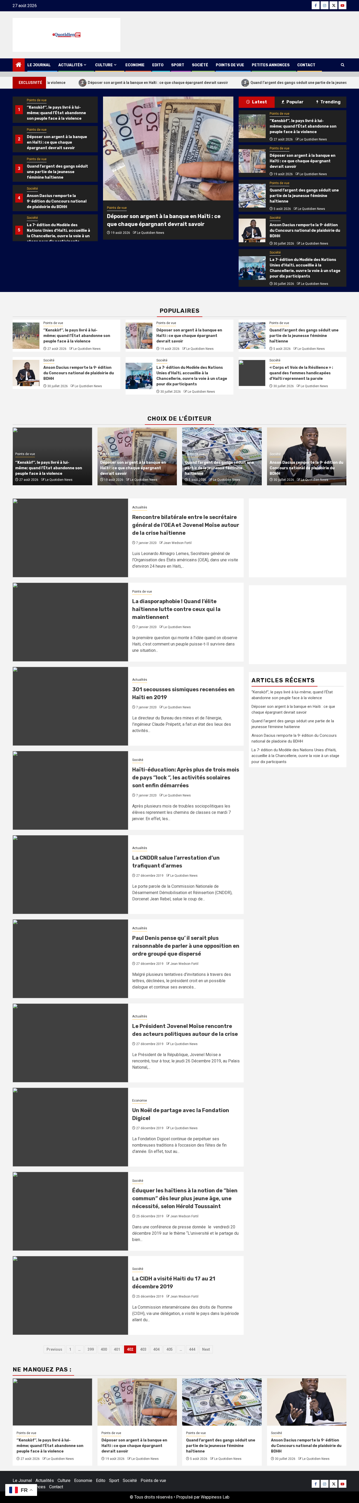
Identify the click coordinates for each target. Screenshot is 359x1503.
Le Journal (39, 65)
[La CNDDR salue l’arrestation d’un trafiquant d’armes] (70, 874)
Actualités (70, 65)
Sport (177, 65)
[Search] (342, 65)
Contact (306, 65)
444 (192, 1349)
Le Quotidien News (150, 233)
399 (91, 1349)
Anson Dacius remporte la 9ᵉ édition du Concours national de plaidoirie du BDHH (56, 201)
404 (156, 1349)
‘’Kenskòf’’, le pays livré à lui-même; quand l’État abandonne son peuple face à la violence (56, 113)
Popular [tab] (295, 101)
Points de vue (230, 65)
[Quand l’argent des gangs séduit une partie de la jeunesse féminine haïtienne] (252, 196)
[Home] (19, 65)
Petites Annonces (271, 65)
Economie (135, 65)
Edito (157, 65)
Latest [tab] (259, 101)
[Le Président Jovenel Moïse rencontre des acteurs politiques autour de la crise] (70, 1042)
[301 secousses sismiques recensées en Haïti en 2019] (70, 706)
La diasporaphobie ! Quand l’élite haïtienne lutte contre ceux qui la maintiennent (176, 609)
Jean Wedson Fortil (177, 543)
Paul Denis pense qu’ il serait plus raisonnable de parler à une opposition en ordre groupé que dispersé (185, 946)
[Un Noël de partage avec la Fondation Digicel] (70, 1127)
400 (104, 1349)
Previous (54, 1349)
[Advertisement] (298, 538)
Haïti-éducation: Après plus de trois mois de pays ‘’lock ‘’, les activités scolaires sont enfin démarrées (185, 777)
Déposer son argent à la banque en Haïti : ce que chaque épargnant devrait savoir (112, 82)
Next (206, 1349)
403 (143, 1349)
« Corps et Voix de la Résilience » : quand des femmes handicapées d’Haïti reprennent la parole (301, 373)
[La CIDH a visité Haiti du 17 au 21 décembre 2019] (70, 1295)
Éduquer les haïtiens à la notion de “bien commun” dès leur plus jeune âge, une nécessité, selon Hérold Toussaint (185, 1198)
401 (117, 1349)
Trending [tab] (330, 101)
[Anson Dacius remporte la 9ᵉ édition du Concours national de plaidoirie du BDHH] (252, 230)
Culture (104, 65)
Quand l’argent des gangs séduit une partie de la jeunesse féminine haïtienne (272, 82)
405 (169, 1349)
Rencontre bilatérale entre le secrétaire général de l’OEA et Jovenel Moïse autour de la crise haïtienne (185, 525)
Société (200, 65)
